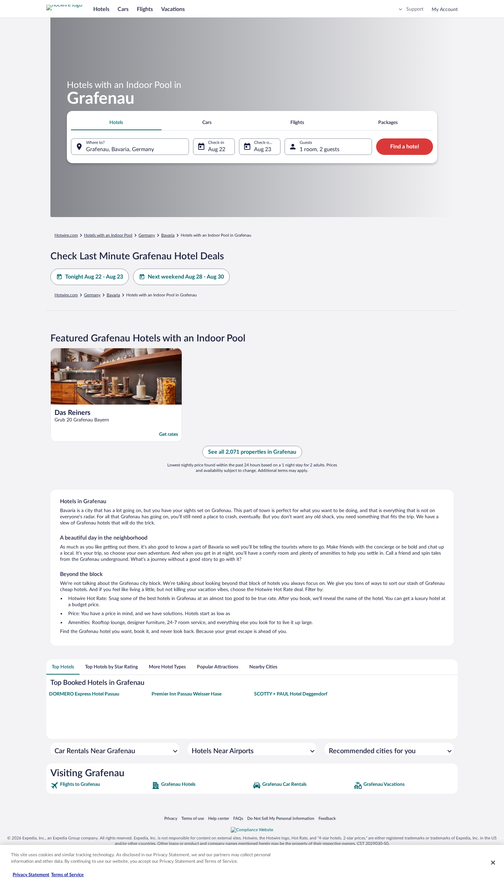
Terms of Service (67, 875)
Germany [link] (147, 235)
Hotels (101, 9)
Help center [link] (218, 818)
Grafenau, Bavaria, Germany (120, 149)
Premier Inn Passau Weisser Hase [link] (186, 694)
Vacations (173, 9)
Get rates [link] (168, 434)
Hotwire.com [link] (66, 235)
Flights (145, 9)
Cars (123, 9)
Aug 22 (216, 149)
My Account (445, 9)
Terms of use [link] (192, 818)
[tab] (116, 122)
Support (414, 9)
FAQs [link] (238, 818)
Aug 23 (262, 149)
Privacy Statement (31, 875)
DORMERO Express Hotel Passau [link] (84, 694)
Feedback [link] (327, 818)
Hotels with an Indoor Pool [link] (108, 235)
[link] (100, 785)
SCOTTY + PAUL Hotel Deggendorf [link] (290, 694)
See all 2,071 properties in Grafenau (252, 452)
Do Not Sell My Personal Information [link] (280, 818)
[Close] (493, 862)
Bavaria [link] (168, 235)
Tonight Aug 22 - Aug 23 (94, 277)
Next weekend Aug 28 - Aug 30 (186, 277)
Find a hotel (404, 146)
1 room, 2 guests (319, 149)
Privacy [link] (170, 818)
